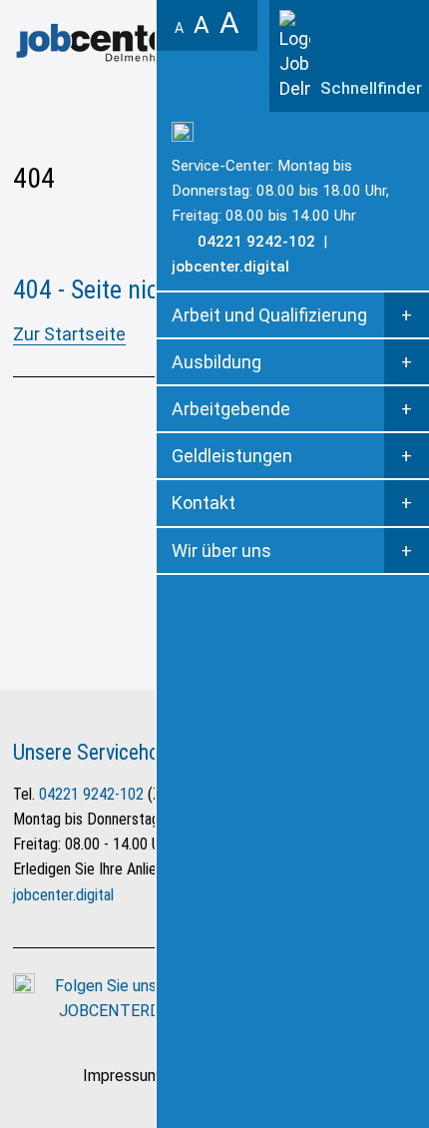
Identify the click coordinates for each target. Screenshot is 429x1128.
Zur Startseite (69, 333)
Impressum (122, 1075)
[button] (349, 56)
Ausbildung (216, 361)
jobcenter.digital (230, 267)
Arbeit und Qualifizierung (269, 314)
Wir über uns (221, 550)
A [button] (179, 28)
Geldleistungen (232, 455)
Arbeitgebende (231, 408)
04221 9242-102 (91, 794)
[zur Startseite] (127, 42)
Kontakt (203, 502)
